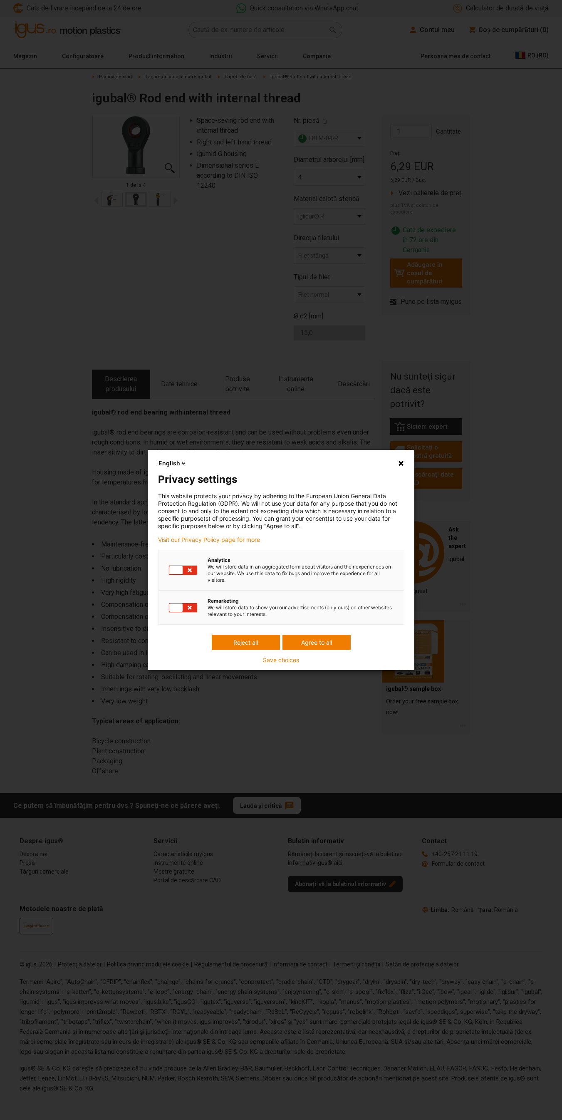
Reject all (245, 642)
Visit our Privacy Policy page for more (209, 539)
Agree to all (316, 642)
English (169, 463)
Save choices (281, 660)
